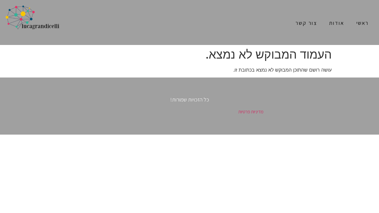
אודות (336, 23)
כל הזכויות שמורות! (189, 99)
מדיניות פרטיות (251, 112)
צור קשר (306, 23)
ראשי (362, 23)
